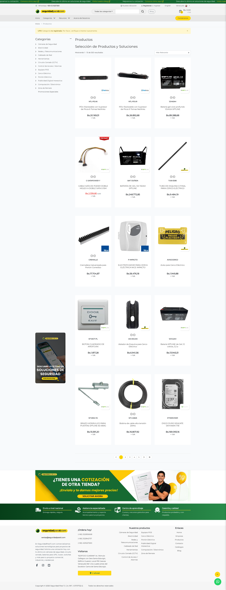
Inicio (37, 18)
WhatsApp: (49, 6)
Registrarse (147, 6)
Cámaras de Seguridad (128, 532)
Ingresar (157, 6)
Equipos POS (146, 532)
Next (94, 97)
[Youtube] (49, 565)
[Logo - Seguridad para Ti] (50, 11)
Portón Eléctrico (148, 540)
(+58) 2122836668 (85, 534)
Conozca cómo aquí (153, 1)
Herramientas (132, 550)
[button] (217, 574)
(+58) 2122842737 (85, 538)
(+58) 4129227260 (85, 543)
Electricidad (133, 536)
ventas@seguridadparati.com (53, 537)
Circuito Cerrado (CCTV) (128, 553)
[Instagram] (43, 565)
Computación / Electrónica (152, 550)
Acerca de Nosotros (82, 18)
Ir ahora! (96, 573)
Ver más (93, 127)
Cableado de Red (131, 546)
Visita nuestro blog (100, 1)
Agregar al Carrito (94, 121)
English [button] (168, 6)
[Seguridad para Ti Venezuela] (53, 531)
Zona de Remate (148, 553)
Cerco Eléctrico (147, 536)
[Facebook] (37, 565)
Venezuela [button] (180, 6)
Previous (91, 97)
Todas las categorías (103, 11)
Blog (152, 11)
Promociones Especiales (48, 92)
